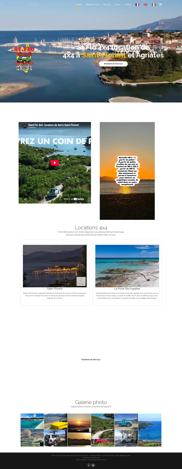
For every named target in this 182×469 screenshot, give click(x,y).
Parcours (106, 4)
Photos (117, 4)
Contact (128, 4)
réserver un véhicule (91, 360)
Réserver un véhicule (113, 64)
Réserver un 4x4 (92, 4)
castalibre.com (94, 457)
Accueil (78, 4)
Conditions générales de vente (96, 460)
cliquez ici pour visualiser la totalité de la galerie (91, 406)
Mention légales (81, 460)
